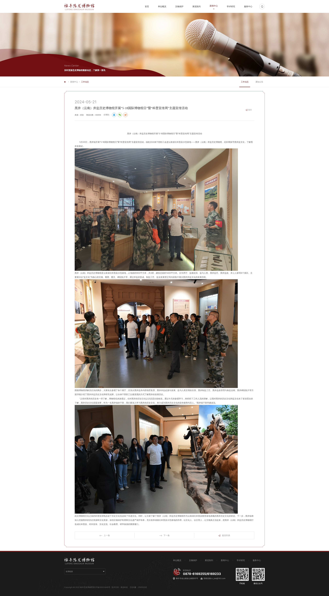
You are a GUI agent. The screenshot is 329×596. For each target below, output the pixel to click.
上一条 (107, 535)
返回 (250, 110)
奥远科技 (124, 587)
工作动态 (245, 82)
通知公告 (259, 82)
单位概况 (162, 6)
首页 (147, 6)
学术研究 (231, 6)
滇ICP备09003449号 (101, 587)
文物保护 (179, 6)
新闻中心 (74, 82)
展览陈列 (196, 6)
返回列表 (226, 535)
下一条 (166, 535)
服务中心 (248, 6)
